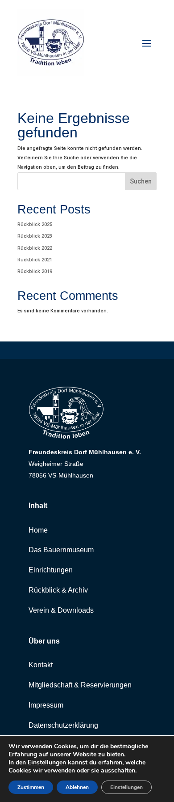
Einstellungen (47, 763)
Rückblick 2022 (34, 248)
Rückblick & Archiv (58, 590)
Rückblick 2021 (34, 260)
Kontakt (41, 665)
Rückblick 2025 (34, 224)
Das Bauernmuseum (61, 550)
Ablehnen (77, 787)
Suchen (141, 181)
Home (38, 530)
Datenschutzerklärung (63, 725)
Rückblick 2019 (34, 271)
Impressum (46, 705)
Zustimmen (30, 787)
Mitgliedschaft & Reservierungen (80, 685)
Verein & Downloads (61, 610)
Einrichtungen (51, 570)
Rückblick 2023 (34, 236)
